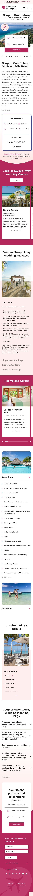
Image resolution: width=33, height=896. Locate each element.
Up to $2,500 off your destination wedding (18, 2)
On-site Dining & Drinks (16, 627)
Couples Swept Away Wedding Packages (16, 254)
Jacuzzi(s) (7, 559)
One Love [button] (7, 302)
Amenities (7, 477)
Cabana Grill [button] (9, 683)
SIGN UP (10, 857)
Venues (17, 56)
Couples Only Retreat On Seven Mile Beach (15, 64)
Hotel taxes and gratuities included (16, 573)
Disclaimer (5, 777)
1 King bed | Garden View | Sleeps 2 (14, 416)
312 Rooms (24, 124)
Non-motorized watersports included (17, 545)
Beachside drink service (12, 506)
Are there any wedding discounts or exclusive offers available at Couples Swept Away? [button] (14, 756)
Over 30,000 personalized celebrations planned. (16, 795)
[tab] (6, 441)
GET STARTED (16, 824)
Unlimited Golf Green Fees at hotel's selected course (17, 512)
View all (18, 180)
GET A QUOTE (16, 49)
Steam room (8, 527)
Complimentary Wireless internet (15, 502)
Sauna (6, 536)
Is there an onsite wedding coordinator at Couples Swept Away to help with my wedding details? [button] (14, 735)
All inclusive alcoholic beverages (15, 488)
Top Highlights (16, 118)
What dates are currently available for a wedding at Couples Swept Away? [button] (13, 768)
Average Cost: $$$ (11, 129)
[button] (31, 45)
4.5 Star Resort (11, 124)
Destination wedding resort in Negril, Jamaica (16, 18)
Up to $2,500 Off (16, 142)
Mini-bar (7, 550)
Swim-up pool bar (10, 523)
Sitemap (10, 883)
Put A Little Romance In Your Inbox (15, 840)
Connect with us (13, 869)
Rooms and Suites (16, 380)
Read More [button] (15, 431)
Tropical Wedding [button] (11, 364)
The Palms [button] (8, 695)
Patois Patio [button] (9, 687)
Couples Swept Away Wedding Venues (16, 172)
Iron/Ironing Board (10, 564)
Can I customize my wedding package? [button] (14, 746)
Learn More (16, 146)
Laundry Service (11, 493)
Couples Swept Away (16, 15)
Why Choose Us (12, 863)
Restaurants (10, 671)
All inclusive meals (10, 484)
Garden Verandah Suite (13, 411)
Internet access (9, 497)
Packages (27, 56)
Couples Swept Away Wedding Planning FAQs (16, 713)
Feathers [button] (8, 676)
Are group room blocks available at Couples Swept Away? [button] (14, 724)
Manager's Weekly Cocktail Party (15, 555)
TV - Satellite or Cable (12, 518)
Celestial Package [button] (11, 369)
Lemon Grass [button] (9, 679)
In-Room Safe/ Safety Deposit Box (16, 568)
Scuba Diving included (12, 532)
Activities (7, 608)
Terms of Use (11, 886)
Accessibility (22, 886)
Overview (8, 56)
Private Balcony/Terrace (12, 541)
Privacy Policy (20, 883)
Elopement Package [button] (12, 360)
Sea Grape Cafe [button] (10, 691)
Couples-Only (25, 129)
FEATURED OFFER (16, 137)
